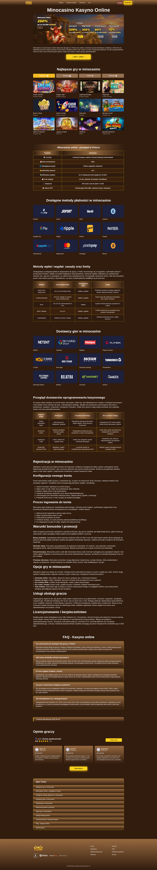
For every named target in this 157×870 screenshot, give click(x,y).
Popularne (42, 75)
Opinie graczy (40, 828)
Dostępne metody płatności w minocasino (49, 795)
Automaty (112, 75)
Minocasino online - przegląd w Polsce (48, 791)
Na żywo (65, 75)
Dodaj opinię (114, 740)
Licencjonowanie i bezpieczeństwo (47, 819)
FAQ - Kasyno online (42, 823)
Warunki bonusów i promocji (45, 807)
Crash (89, 75)
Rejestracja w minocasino (44, 803)
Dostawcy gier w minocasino (45, 799)
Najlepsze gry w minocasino (45, 787)
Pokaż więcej (78, 768)
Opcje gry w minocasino (43, 811)
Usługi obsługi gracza (43, 815)
